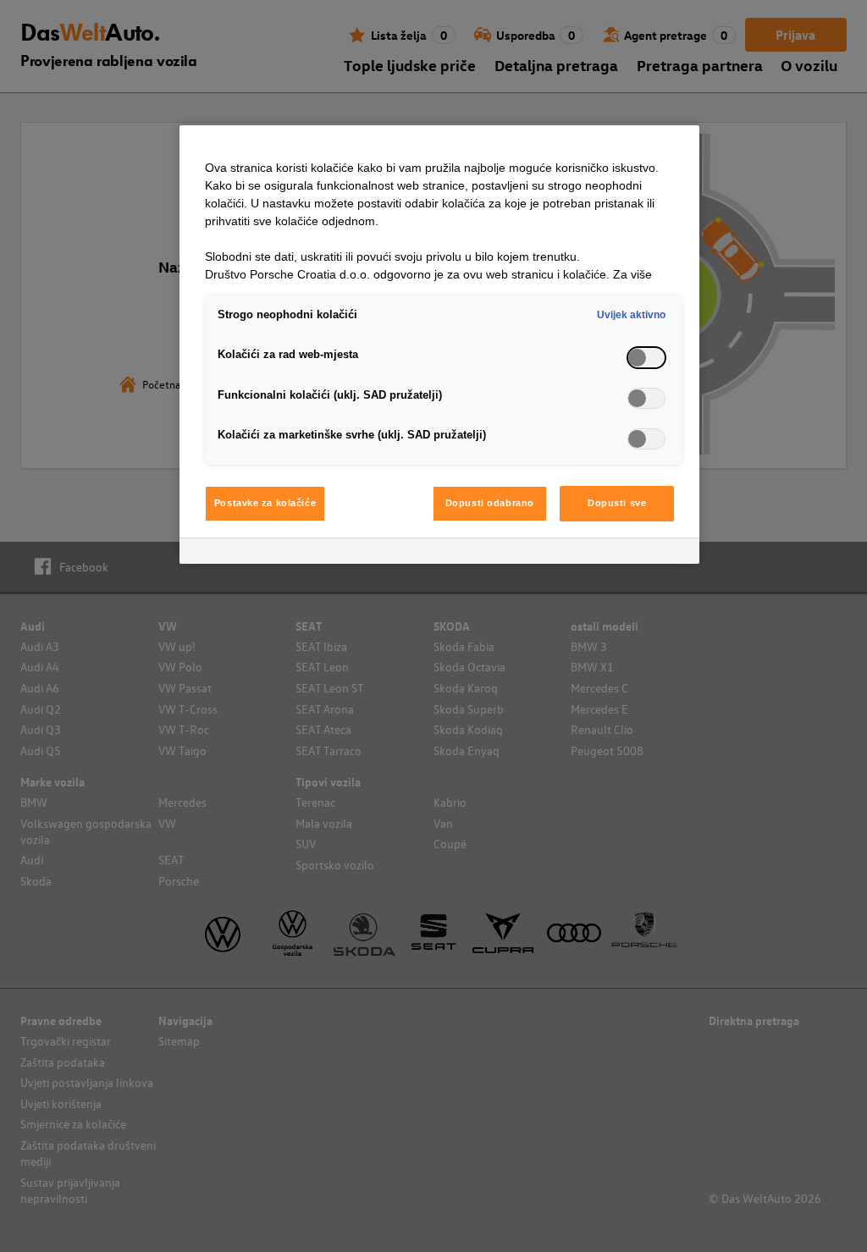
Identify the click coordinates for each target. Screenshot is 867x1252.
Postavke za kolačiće (265, 503)
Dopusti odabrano (489, 503)
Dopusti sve (617, 503)
